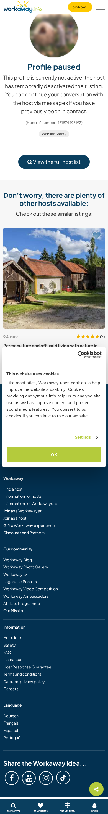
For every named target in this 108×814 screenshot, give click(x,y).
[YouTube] (29, 778)
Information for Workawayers (30, 503)
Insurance (12, 659)
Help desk (12, 637)
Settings (83, 437)
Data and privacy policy (24, 681)
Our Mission (13, 610)
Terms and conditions (22, 673)
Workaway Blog (17, 559)
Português (12, 737)
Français (11, 722)
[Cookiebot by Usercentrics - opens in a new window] (78, 354)
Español (10, 730)
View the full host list (56, 162)
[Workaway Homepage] (22, 5)
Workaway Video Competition (30, 588)
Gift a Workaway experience (29, 525)
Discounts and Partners (24, 532)
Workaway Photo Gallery (25, 566)
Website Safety (54, 134)
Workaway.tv (15, 574)
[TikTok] (63, 777)
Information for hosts (22, 496)
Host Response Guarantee (27, 666)
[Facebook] (12, 778)
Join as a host (14, 517)
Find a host (12, 488)
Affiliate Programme (21, 603)
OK (54, 454)
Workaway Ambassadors (25, 596)
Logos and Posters (20, 581)
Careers (10, 688)
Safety (9, 644)
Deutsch (11, 715)
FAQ (7, 652)
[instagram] (46, 778)
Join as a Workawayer (22, 510)
